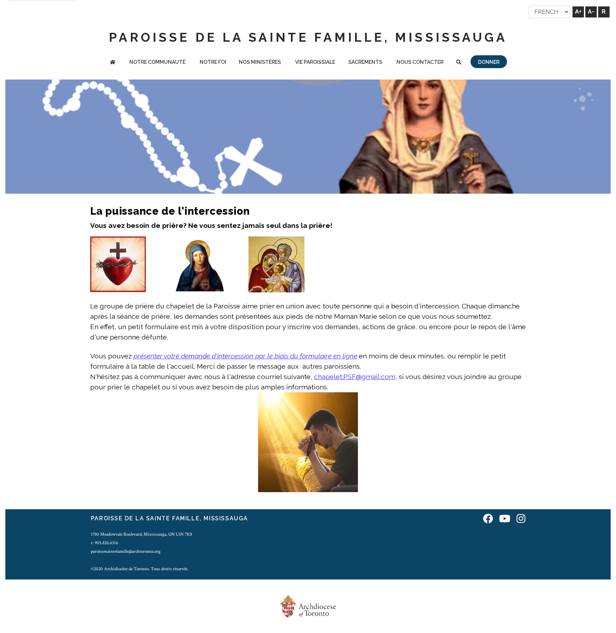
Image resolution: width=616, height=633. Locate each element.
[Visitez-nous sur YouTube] (504, 519)
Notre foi (213, 62)
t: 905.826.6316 (104, 543)
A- (591, 11)
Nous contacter (419, 62)
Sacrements (365, 62)
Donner (488, 62)
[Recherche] (458, 62)
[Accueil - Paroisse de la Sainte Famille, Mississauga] (112, 62)
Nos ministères (260, 62)
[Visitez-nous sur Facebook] (488, 519)
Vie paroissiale (315, 62)
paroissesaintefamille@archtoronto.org (125, 551)
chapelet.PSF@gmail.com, (355, 377)
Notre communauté (157, 62)
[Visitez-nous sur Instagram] (521, 519)
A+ (578, 11)
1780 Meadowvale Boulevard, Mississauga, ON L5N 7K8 (141, 534)
